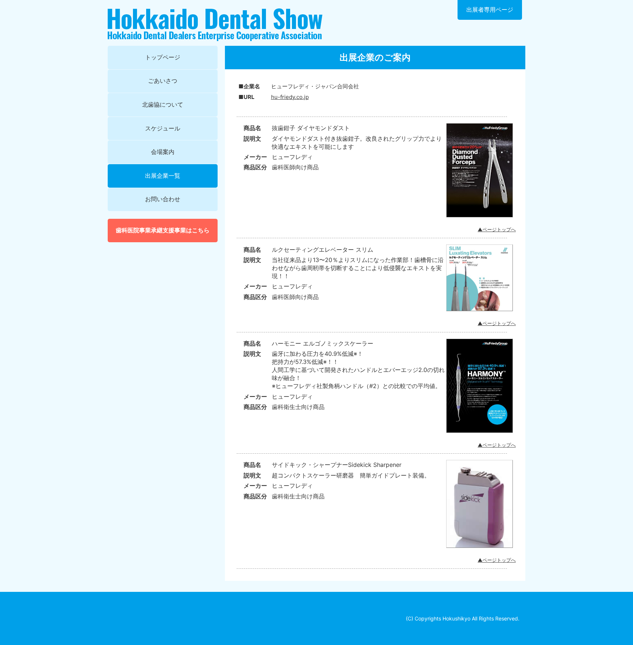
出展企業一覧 (162, 175)
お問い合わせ (162, 199)
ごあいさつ (162, 80)
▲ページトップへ (497, 229)
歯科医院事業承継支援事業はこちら (163, 230)
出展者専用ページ (489, 9)
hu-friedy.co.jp (290, 96)
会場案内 (162, 151)
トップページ (162, 57)
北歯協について (162, 104)
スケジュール (162, 128)
